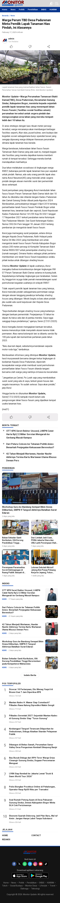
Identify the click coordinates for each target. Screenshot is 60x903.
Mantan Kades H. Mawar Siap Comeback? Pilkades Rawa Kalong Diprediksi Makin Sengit (31, 704)
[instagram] (35, 864)
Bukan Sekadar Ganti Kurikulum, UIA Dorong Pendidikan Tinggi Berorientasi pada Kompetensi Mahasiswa (13, 543)
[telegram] (30, 864)
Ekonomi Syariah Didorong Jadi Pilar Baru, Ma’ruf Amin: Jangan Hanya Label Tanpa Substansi (33, 817)
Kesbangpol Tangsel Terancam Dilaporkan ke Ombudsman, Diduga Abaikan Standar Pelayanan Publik (33, 731)
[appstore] (20, 875)
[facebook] (14, 864)
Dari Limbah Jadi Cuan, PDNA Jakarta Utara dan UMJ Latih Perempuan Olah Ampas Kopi (43, 542)
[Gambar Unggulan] (30, 67)
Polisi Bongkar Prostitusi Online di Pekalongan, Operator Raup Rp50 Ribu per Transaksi (32, 788)
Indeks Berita (30, 675)
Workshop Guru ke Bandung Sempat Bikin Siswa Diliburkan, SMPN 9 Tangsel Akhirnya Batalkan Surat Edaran (29, 510)
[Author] (5, 40)
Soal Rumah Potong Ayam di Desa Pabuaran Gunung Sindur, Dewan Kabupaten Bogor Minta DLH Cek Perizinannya (32, 803)
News (13, 16)
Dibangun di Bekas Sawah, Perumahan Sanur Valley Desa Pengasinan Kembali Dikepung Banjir (33, 746)
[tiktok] (46, 864)
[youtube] (41, 864)
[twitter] (19, 864)
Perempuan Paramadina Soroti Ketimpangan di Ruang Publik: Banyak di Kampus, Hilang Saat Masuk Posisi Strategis (15, 572)
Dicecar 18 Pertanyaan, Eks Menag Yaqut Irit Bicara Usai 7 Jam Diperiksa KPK (31, 690)
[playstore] (39, 875)
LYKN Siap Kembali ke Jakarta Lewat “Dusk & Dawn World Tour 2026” (31, 775)
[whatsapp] (25, 864)
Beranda (5, 16)
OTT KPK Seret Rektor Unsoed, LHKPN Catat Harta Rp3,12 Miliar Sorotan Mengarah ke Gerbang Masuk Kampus (29, 434)
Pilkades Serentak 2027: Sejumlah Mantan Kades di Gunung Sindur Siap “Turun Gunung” (33, 717)
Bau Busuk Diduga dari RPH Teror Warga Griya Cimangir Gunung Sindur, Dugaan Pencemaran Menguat (32, 761)
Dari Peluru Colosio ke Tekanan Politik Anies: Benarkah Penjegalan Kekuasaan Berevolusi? (30, 446)
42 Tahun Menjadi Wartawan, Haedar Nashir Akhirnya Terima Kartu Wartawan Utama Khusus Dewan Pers (31, 457)
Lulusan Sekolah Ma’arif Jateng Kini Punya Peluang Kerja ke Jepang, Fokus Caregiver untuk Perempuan (44, 571)
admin (11, 39)
